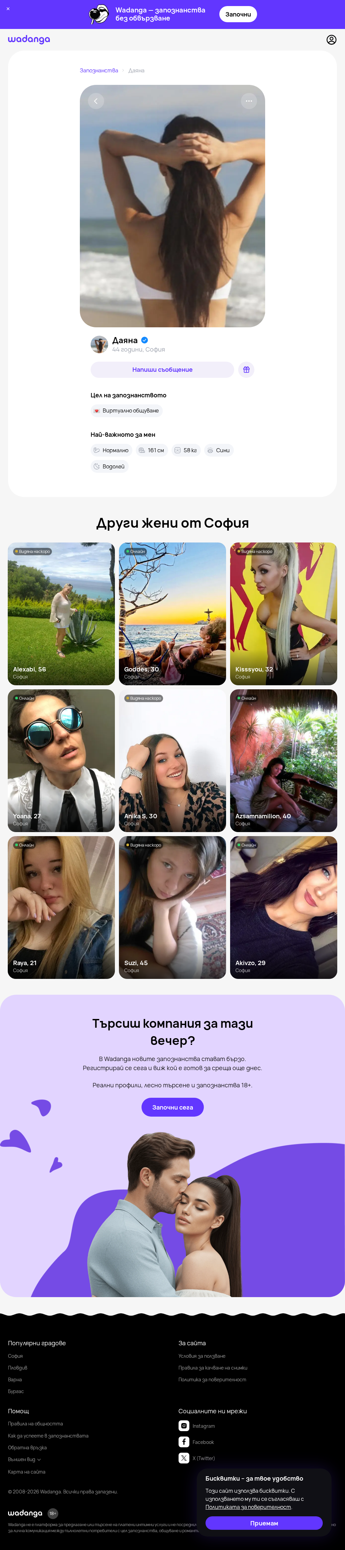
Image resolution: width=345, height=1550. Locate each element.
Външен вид (21, 1459)
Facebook (203, 1442)
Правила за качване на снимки (213, 1367)
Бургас (16, 1391)
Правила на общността (35, 1423)
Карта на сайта (26, 1472)
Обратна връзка (27, 1447)
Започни (238, 14)
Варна (15, 1379)
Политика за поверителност (212, 1379)
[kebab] (249, 101)
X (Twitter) (204, 1458)
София (15, 1356)
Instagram (204, 1426)
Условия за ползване (202, 1356)
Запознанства (99, 70)
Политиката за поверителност (248, 1507)
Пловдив (17, 1367)
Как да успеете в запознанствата (48, 1435)
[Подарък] (246, 370)
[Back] (96, 101)
